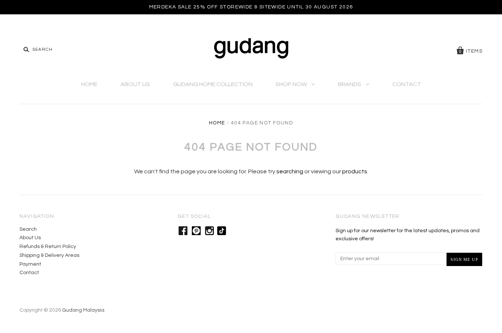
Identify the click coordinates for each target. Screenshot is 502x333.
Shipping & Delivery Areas (49, 255)
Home (89, 84)
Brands (350, 84)
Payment (30, 264)
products (354, 171)
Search (28, 229)
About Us (135, 84)
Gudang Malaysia (83, 310)
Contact (406, 84)
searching (289, 171)
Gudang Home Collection (212, 84)
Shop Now (292, 84)
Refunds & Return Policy (47, 246)
